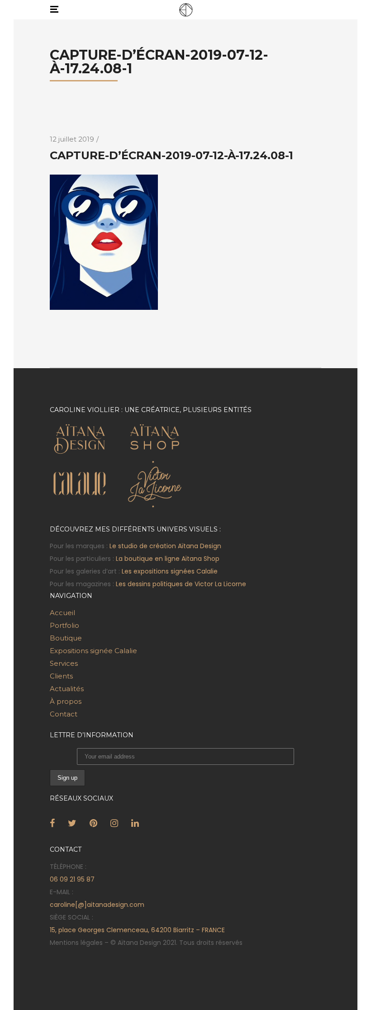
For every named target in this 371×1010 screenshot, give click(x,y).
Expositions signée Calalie (93, 650)
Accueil (62, 612)
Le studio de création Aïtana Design (165, 545)
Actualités (67, 688)
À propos (65, 701)
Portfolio (64, 625)
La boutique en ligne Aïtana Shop (167, 558)
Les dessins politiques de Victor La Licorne (181, 583)
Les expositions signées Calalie (170, 571)
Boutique (66, 638)
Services (64, 663)
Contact (63, 714)
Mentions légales (76, 942)
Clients (61, 676)
